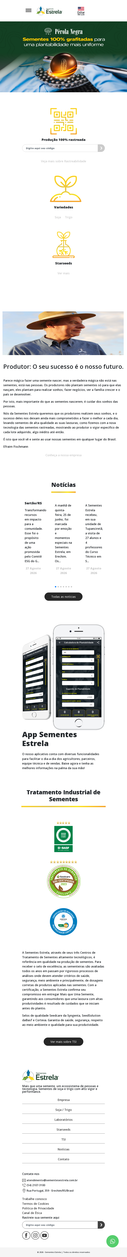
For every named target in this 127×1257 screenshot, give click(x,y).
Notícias (63, 1149)
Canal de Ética (32, 1213)
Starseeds (63, 1129)
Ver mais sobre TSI (63, 1042)
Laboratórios (63, 1120)
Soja (58, 217)
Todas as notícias (63, 597)
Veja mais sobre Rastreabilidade (63, 161)
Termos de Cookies (35, 1204)
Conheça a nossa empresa (63, 455)
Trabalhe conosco (34, 1199)
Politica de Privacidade (38, 1208)
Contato (63, 1159)
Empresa (64, 1100)
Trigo (68, 217)
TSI (63, 1139)
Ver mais (64, 273)
